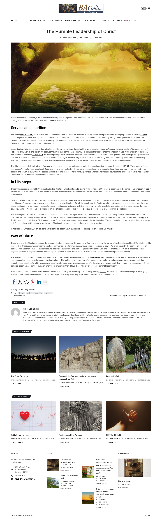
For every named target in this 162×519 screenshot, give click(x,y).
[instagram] (16, 20)
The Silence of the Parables (70, 435)
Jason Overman (114, 439)
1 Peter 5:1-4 (37, 155)
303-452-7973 (20, 475)
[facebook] (12, 20)
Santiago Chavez (19, 439)
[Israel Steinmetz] (15, 312)
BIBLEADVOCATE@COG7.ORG (25, 479)
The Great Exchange (19, 376)
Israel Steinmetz (69, 38)
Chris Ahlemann (69, 463)
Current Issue (124, 481)
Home (33, 20)
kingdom (143, 135)
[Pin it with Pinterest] (32, 282)
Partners (90, 20)
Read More (17, 384)
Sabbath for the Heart (20, 435)
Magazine (55, 20)
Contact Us (106, 20)
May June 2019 (30, 290)
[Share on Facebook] (14, 282)
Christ (21, 293)
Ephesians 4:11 (96, 257)
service (103, 271)
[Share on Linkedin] (39, 282)
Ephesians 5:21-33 (121, 166)
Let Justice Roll (112, 376)
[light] (144, 8)
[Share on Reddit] (26, 282)
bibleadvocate (68, 481)
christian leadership (34, 293)
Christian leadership (57, 120)
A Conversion (65, 460)
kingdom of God (142, 189)
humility (48, 293)
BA (22, 290)
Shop (120, 20)
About (41, 20)
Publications (72, 20)
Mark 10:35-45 (26, 135)
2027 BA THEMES (113, 435)
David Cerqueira (67, 439)
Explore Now (123, 488)
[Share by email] (45, 282)
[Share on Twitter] (20, 282)
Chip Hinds (102, 476)
